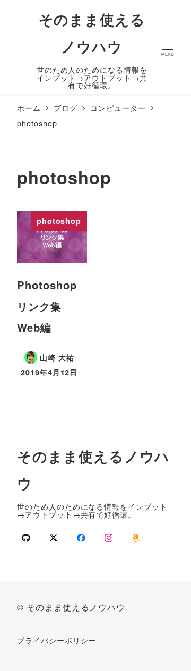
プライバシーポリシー (56, 640)
